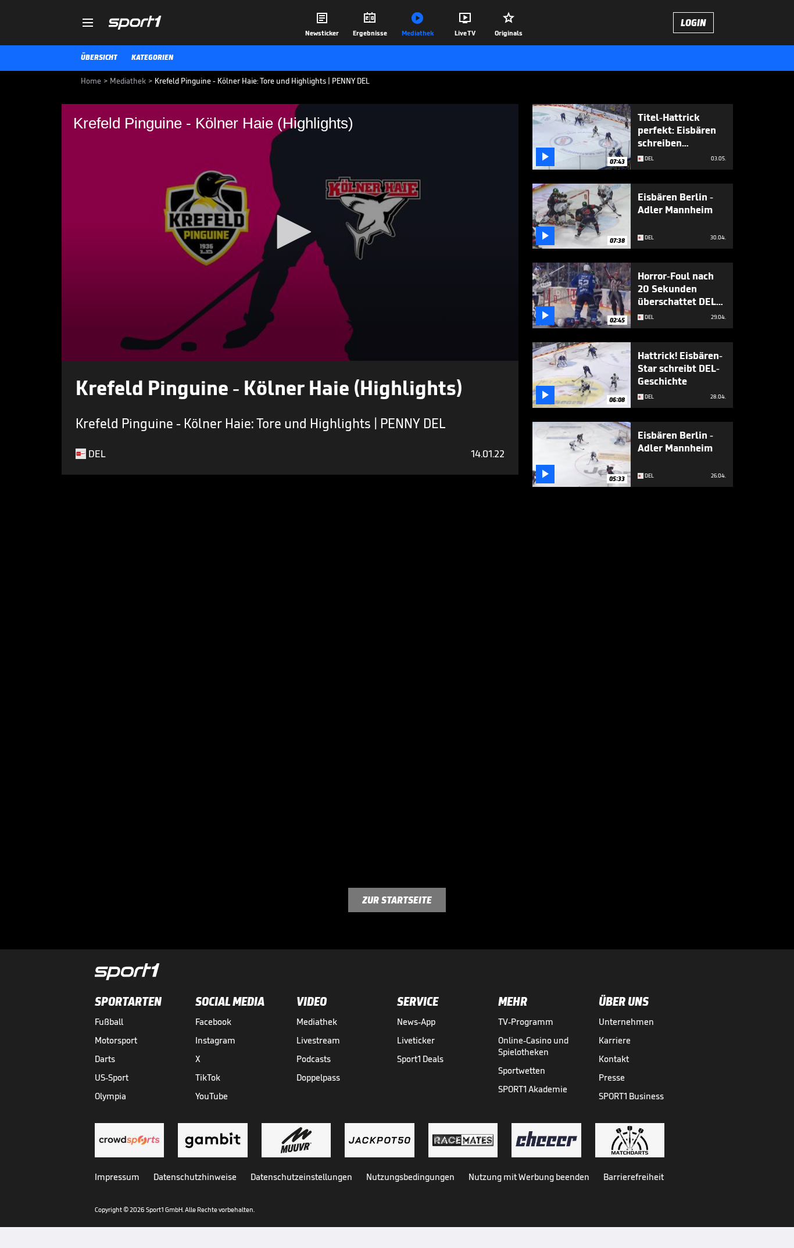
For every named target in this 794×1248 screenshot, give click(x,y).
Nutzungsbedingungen (410, 1176)
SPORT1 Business (631, 1096)
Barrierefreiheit (633, 1176)
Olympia (110, 1096)
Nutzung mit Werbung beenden (528, 1176)
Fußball (109, 1021)
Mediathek (316, 1021)
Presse (612, 1077)
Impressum (117, 1176)
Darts (105, 1058)
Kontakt (614, 1058)
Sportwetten (521, 1070)
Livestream (318, 1040)
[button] (290, 231)
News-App (416, 1021)
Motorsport (116, 1040)
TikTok (207, 1077)
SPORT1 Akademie (532, 1089)
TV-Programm (525, 1021)
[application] (290, 232)
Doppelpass (318, 1077)
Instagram (215, 1040)
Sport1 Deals (420, 1058)
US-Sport (111, 1077)
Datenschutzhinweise (195, 1176)
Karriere (615, 1040)
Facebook (213, 1021)
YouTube (211, 1096)
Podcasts (313, 1058)
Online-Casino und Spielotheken (533, 1046)
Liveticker (416, 1040)
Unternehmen (626, 1021)
